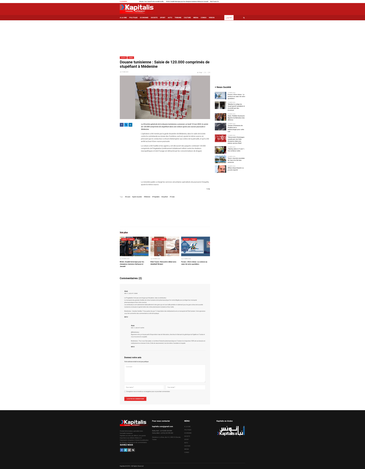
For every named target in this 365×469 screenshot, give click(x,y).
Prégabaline (156, 197)
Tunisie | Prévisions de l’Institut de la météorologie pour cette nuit (236, 129)
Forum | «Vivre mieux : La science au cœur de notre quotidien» (194, 263)
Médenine (147, 197)
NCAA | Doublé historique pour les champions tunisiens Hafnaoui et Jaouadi (170, 1)
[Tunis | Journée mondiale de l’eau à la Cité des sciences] (220, 159)
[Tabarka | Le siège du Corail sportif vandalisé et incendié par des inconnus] (220, 105)
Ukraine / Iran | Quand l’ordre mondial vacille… (135, 1)
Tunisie (131, 58)
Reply (126, 317)
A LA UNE (187, 427)
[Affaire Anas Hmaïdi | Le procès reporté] (220, 169)
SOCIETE (123, 58)
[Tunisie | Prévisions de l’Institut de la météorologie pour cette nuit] (220, 127)
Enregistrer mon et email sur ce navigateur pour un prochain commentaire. (148, 392)
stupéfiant (165, 197)
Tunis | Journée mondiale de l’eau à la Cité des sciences (236, 160)
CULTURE (155, 239)
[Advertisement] (175, 167)
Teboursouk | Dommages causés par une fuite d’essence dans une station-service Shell (236, 140)
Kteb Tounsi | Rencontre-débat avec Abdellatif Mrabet (208, 1)
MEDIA (186, 449)
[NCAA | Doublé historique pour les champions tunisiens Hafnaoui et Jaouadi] (134, 246)
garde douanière (137, 197)
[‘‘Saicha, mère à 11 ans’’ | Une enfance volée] (220, 150)
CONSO (186, 452)
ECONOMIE (188, 433)
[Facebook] (122, 125)
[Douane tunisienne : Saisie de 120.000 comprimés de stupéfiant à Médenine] (165, 97)
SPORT (124, 239)
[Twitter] (126, 125)
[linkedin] (130, 125)
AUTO (186, 443)
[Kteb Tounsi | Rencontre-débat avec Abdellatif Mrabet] (164, 246)
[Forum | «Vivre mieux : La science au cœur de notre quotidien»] (195, 246)
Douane (128, 197)
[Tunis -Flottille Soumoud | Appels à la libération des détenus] (220, 117)
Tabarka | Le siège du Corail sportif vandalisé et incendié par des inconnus (236, 107)
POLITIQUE (187, 430)
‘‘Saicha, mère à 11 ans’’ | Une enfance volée (236, 150)
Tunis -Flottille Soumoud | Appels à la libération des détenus (236, 118)
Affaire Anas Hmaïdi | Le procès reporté (236, 169)
